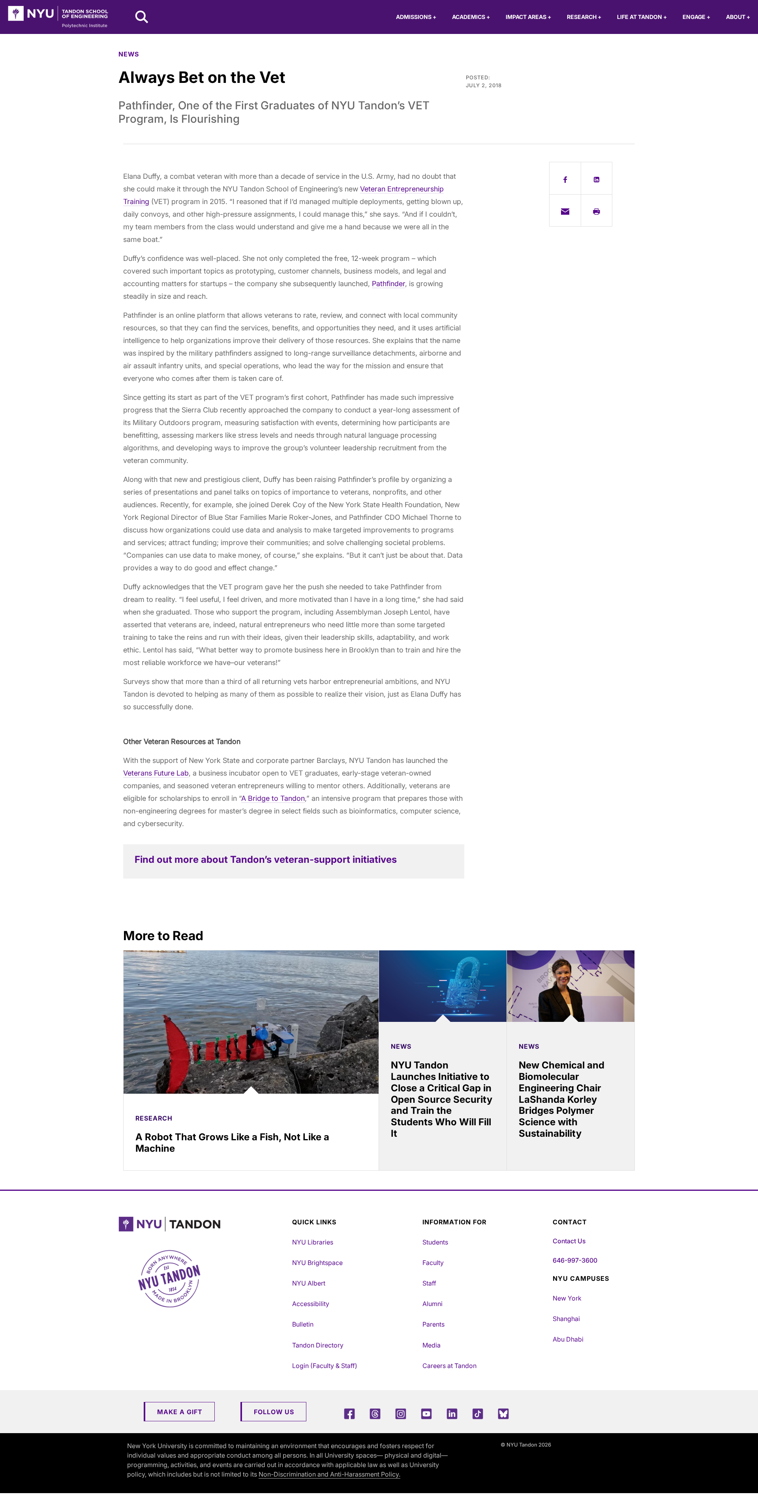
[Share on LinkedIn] (597, 178)
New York (567, 1298)
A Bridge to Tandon (273, 798)
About (738, 16)
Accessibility (310, 1304)
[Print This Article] (597, 210)
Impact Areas (528, 16)
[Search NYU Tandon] (142, 18)
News (128, 54)
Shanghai (566, 1319)
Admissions (416, 16)
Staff (429, 1283)
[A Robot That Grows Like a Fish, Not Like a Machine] (251, 1022)
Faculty (433, 1263)
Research (584, 16)
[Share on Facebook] (565, 178)
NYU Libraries (312, 1242)
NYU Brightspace (317, 1263)
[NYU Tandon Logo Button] (203, 1224)
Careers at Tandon (449, 1366)
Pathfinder (388, 283)
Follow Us (274, 1412)
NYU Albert (308, 1283)
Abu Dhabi (568, 1339)
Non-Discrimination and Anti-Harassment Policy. (329, 1474)
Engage (696, 16)
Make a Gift (180, 1412)
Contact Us (569, 1241)
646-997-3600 (575, 1260)
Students (435, 1242)
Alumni (432, 1304)
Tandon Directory (317, 1345)
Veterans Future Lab (156, 773)
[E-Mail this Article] (565, 210)
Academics (471, 16)
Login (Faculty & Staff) (324, 1366)
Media (431, 1345)
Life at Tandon (642, 16)
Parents (433, 1324)
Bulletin (302, 1324)
